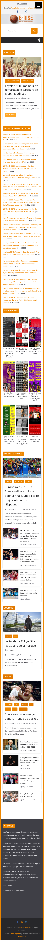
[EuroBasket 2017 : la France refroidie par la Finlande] (10, 595)
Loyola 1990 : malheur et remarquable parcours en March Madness (21, 89)
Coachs (24, 704)
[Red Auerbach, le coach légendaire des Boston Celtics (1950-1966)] (10, 746)
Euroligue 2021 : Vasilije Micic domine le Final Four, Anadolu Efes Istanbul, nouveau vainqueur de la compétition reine (21, 245)
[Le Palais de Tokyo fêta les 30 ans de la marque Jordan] (22, 622)
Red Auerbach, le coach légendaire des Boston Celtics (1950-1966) (29, 744)
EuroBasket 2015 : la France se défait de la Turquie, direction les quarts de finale (28, 576)
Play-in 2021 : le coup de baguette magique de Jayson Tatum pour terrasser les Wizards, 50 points (20, 272)
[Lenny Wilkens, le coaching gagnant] (10, 797)
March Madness (27, 81)
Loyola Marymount (12, 81)
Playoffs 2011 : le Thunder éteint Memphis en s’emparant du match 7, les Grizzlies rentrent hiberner (20, 300)
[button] (9, 337)
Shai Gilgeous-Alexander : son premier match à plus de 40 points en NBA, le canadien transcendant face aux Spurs (20, 146)
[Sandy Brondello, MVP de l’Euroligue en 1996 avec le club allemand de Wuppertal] (10, 763)
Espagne (8, 481)
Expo (15, 636)
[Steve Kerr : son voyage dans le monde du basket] (22, 691)
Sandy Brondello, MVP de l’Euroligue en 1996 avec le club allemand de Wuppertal (29, 761)
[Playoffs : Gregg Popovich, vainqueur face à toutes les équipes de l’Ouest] (10, 781)
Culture (8, 636)
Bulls (16, 704)
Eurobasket (19, 481)
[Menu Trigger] (38, 5)
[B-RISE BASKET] (22, 15)
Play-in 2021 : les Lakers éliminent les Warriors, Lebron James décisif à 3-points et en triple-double (20, 263)
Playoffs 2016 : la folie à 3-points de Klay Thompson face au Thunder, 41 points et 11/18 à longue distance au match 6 (22, 227)
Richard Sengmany (24, 98)
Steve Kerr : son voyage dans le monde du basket (21, 716)
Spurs (8, 709)
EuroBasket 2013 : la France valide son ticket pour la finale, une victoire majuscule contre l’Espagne (22, 495)
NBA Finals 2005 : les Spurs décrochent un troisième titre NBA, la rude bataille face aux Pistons (19, 168)
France (28, 481)
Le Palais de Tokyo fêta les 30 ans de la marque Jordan (20, 646)
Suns (14, 709)
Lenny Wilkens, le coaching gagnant (27, 795)
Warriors (23, 709)
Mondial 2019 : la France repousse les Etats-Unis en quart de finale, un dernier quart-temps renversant (29, 536)
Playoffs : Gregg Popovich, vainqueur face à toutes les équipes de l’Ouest (29, 779)
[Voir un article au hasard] (38, 40)
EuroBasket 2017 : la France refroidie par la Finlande (28, 593)
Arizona (8, 704)
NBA (31, 704)
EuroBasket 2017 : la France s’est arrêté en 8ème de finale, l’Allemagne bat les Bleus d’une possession (29, 556)
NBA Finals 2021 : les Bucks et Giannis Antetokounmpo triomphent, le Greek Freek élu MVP (21, 137)
